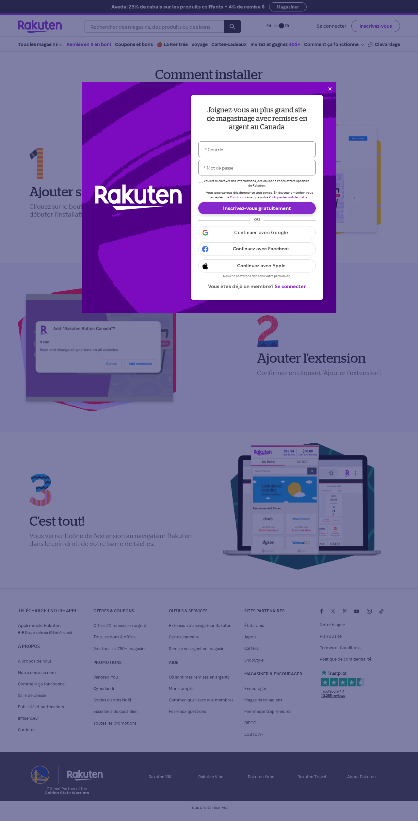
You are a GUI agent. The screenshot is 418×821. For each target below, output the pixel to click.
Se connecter (290, 286)
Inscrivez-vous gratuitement (257, 208)
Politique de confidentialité (288, 197)
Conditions (238, 197)
